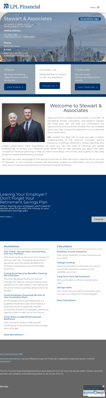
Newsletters (11, 246)
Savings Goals (64, 287)
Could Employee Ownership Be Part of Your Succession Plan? (24, 296)
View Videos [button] (14, 87)
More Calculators (67, 300)
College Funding (66, 262)
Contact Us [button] (48, 85)
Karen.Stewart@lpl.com (16, 53)
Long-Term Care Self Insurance (73, 276)
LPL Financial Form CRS (11, 354)
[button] (95, 7)
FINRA (3, 361)
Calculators (64, 246)
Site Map (4, 386)
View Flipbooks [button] (86, 87)
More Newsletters (14, 334)
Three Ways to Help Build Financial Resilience (22, 318)
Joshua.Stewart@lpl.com (16, 55)
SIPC (8, 361)
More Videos (6, 217)
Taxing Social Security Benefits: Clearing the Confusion (25, 274)
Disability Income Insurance (71, 251)
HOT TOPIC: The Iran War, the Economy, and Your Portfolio (25, 252)
